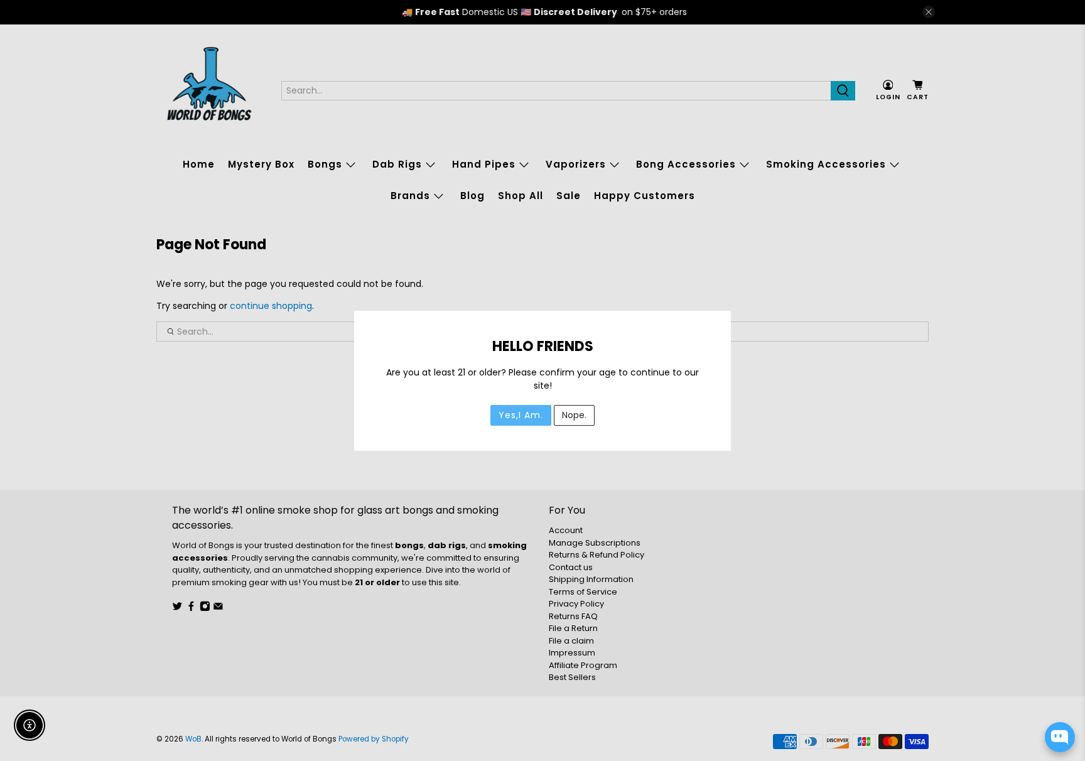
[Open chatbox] (1060, 737)
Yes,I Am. (521, 415)
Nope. (574, 415)
